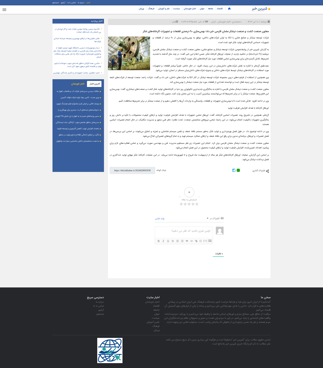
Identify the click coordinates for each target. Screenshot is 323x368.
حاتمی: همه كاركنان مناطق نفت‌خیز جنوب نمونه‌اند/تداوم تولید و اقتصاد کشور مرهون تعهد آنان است (77, 65)
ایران (213, 22)
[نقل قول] (187, 241)
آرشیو (63, 3)
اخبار (88, 3)
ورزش (141, 9)
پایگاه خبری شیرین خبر (237, 344)
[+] (205, 241)
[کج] (163, 241)
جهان (202, 9)
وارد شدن (160, 219)
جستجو (55, 3)
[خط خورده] (172, 241)
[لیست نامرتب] (182, 241)
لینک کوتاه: (161, 170)
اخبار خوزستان (190, 9)
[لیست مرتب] (177, 241)
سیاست (176, 9)
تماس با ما (71, 3)
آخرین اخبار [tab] (95, 84)
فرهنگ (151, 9)
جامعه (210, 9)
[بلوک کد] (191, 241)
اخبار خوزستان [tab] (77, 84)
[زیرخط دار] (168, 241)
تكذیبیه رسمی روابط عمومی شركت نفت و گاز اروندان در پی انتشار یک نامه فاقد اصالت (78, 31)
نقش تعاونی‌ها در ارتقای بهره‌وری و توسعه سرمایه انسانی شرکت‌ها (77, 40)
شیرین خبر (238, 340)
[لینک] (196, 241)
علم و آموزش (163, 9)
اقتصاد (220, 9)
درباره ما (81, 3)
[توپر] (158, 241)
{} (201, 241)
